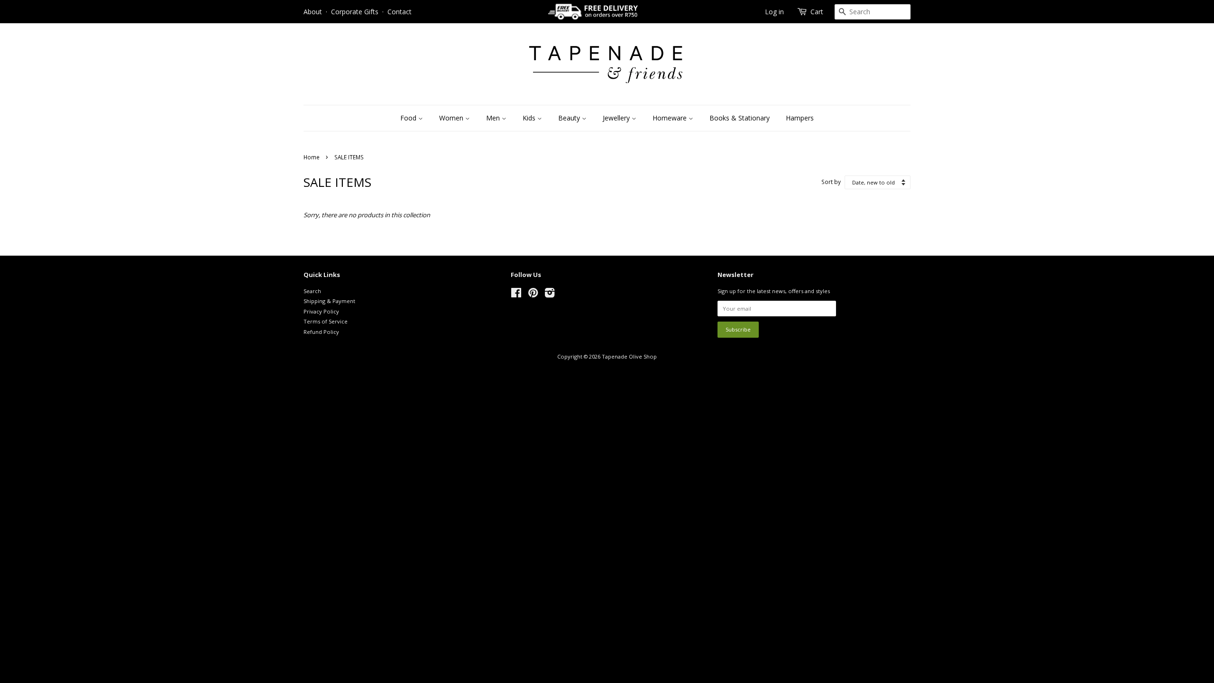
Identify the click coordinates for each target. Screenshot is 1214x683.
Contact (399, 11)
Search (312, 291)
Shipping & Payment (329, 301)
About (313, 11)
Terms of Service (326, 321)
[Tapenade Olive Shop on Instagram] (549, 294)
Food (409, 117)
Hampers (800, 117)
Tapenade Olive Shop (629, 356)
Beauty (570, 117)
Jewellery (617, 117)
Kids (530, 117)
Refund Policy (321, 331)
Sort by (831, 181)
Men (494, 117)
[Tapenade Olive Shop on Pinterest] (533, 294)
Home (312, 157)
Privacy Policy (321, 311)
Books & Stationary (739, 117)
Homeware (671, 117)
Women (452, 117)
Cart (816, 11)
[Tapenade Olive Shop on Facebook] (516, 294)
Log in (774, 11)
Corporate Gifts (354, 11)
